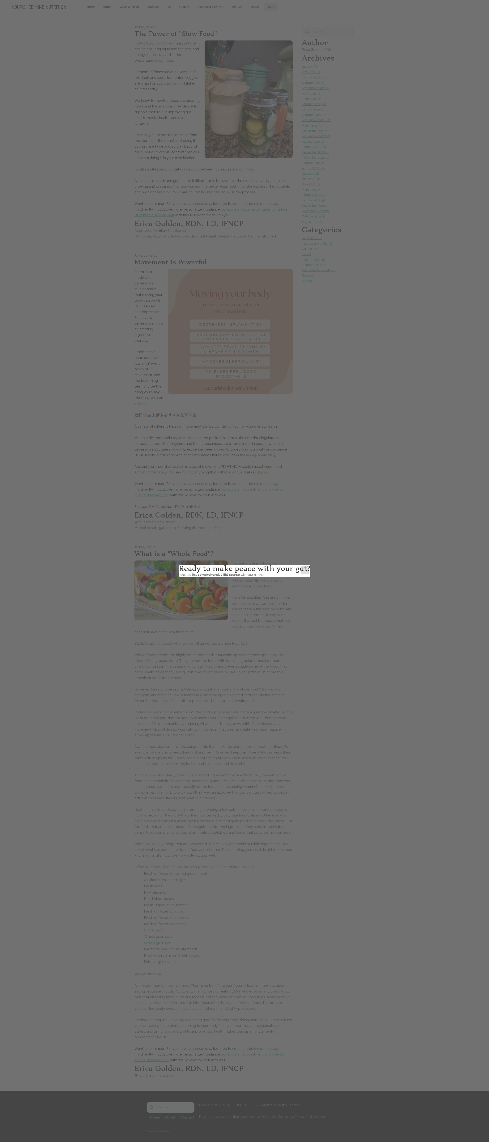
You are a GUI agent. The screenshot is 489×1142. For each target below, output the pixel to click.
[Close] (305, 570)
